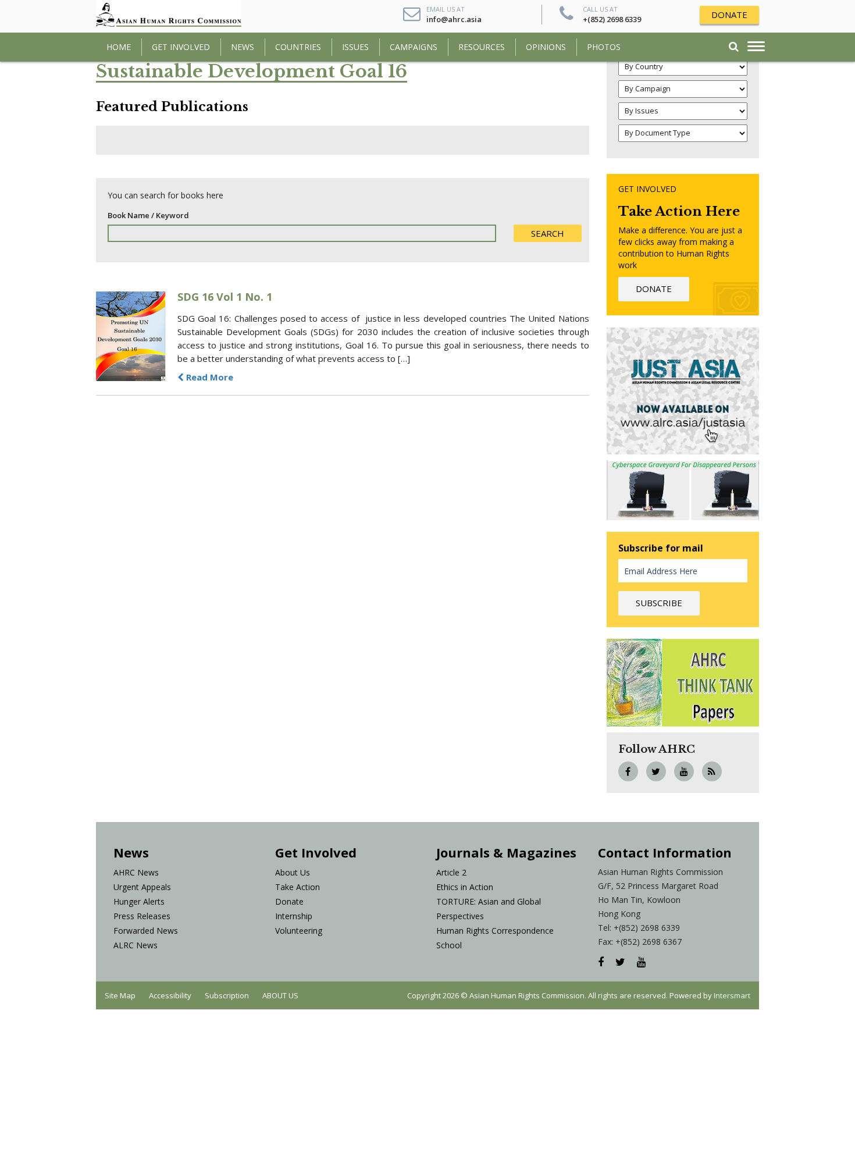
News (242, 46)
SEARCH (547, 233)
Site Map (120, 995)
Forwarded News (145, 930)
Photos (604, 46)
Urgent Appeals (142, 886)
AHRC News (136, 872)
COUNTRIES (298, 46)
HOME (118, 46)
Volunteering (298, 930)
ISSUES (355, 46)
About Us (292, 872)
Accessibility (170, 995)
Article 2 (451, 872)
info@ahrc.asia (454, 19)
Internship (293, 916)
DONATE (729, 14)
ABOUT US (280, 995)
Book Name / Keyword (148, 215)
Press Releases (141, 916)
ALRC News (135, 945)
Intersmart (732, 995)
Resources (481, 46)
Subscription (227, 995)
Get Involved (181, 46)
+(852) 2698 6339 (612, 19)
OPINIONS (546, 46)
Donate (289, 901)
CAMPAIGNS (413, 46)
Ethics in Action (464, 886)
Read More (208, 377)
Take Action (297, 886)
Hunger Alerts (139, 901)
